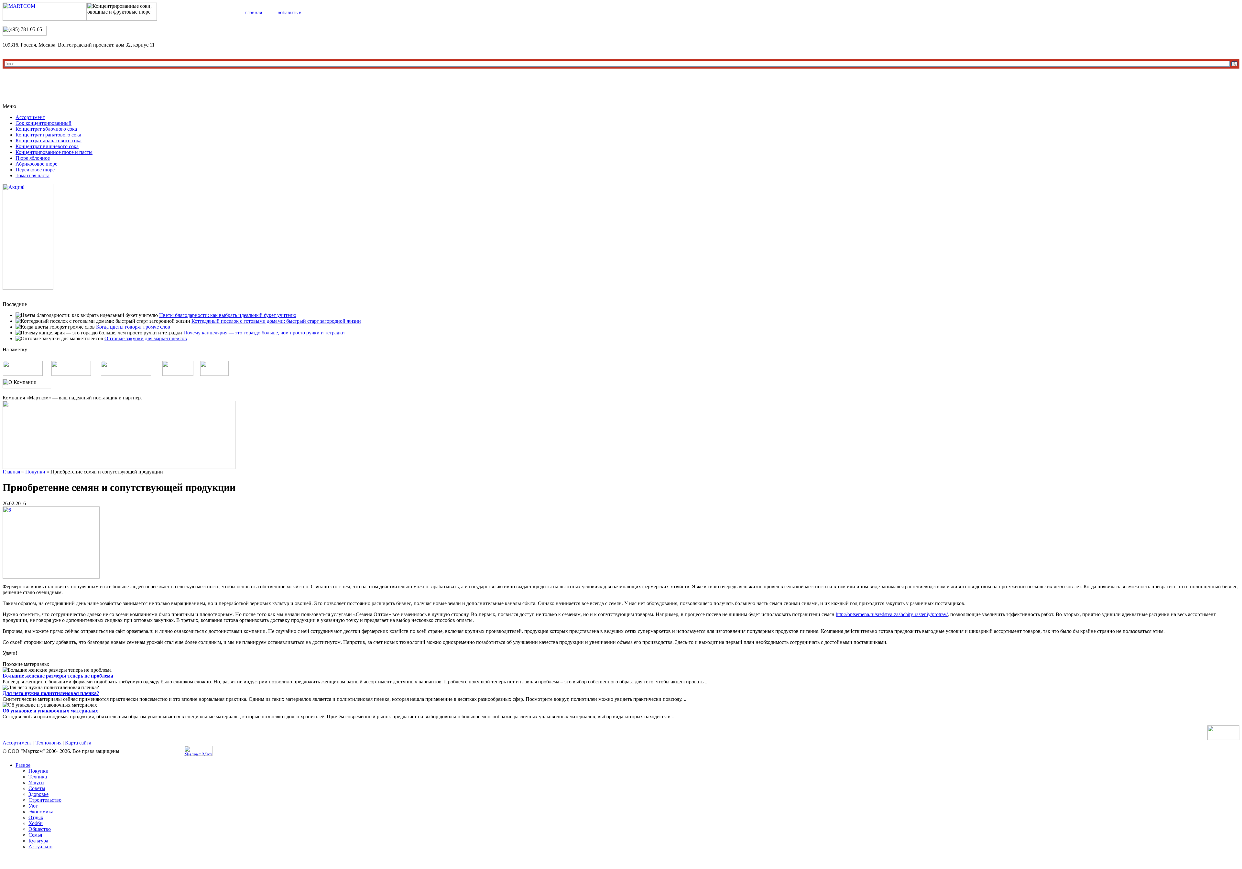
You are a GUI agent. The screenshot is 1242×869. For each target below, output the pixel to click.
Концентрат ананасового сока (49, 140)
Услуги (36, 782)
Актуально (40, 846)
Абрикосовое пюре (36, 164)
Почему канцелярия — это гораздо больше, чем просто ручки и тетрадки (264, 332)
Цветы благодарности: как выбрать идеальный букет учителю (227, 315)
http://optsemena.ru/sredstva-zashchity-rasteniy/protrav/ (892, 614)
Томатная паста (32, 175)
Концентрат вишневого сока (47, 146)
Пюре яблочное (33, 158)
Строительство (44, 800)
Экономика (40, 811)
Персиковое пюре (35, 169)
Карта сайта (79, 742)
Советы (36, 788)
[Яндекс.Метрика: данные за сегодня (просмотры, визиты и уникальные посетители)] (198, 751)
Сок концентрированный (43, 123)
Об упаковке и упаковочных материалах (50, 710)
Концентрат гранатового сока (48, 134)
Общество (39, 829)
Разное (23, 765)
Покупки (35, 471)
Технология (48, 742)
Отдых (35, 817)
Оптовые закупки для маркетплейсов (145, 338)
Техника (37, 776)
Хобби (35, 823)
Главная (11, 471)
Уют (33, 806)
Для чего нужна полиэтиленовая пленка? (51, 693)
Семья (35, 835)
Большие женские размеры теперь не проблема (58, 676)
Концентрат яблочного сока (46, 129)
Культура (38, 840)
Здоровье (38, 794)
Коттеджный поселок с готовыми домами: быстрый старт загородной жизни (276, 321)
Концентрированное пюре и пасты (54, 152)
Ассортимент (30, 117)
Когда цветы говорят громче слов (133, 327)
